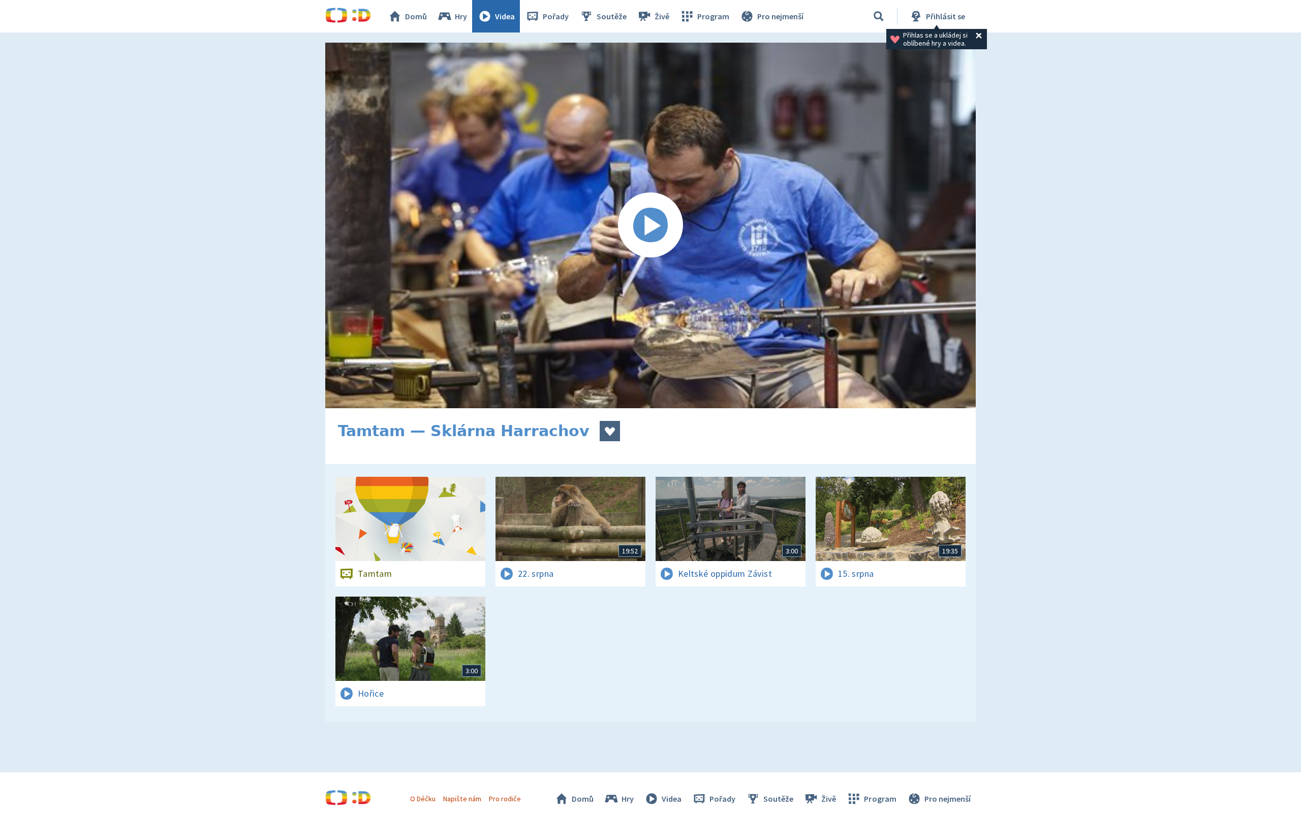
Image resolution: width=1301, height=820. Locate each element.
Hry (461, 16)
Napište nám (462, 798)
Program (713, 16)
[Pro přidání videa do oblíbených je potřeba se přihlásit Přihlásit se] (610, 431)
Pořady (556, 16)
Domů (416, 16)
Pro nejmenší (780, 16)
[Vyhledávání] (878, 16)
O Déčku (423, 798)
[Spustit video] (650, 225)
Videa (505, 16)
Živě (662, 16)
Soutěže (612, 16)
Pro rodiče (505, 798)
